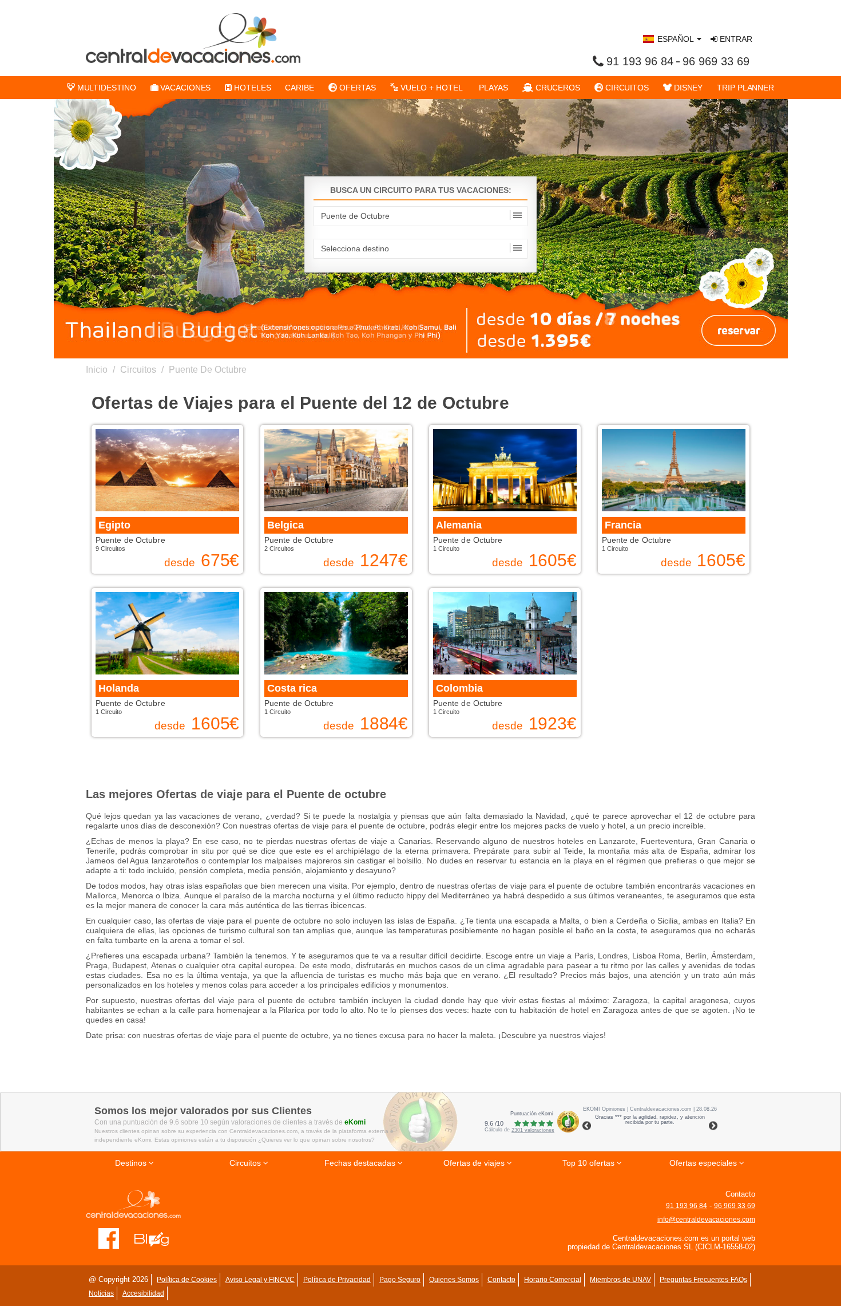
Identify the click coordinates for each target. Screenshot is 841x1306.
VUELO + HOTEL (430, 87)
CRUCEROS (556, 87)
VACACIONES (184, 87)
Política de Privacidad (337, 1280)
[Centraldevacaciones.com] (193, 38)
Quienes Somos (454, 1280)
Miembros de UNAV (620, 1280)
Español (675, 39)
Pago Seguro (399, 1280)
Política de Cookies (187, 1280)
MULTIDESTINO (105, 87)
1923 (553, 723)
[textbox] (420, 216)
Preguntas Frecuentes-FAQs (703, 1280)
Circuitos (138, 369)
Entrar (734, 39)
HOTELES (251, 87)
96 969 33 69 (716, 61)
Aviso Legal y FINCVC (260, 1280)
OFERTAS (356, 87)
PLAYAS (492, 87)
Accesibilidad (143, 1293)
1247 (384, 560)
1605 (553, 560)
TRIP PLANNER (745, 87)
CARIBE (299, 87)
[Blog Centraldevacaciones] (157, 1238)
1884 (384, 723)
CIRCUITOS (626, 87)
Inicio (97, 369)
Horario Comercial (552, 1280)
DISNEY (687, 87)
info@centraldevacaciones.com (706, 1220)
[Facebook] (109, 1238)
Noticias (101, 1293)
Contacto (501, 1280)
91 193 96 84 (639, 61)
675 (220, 560)
